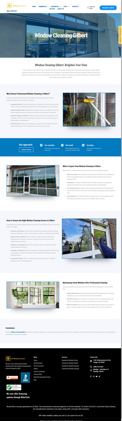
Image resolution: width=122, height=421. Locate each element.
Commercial (42, 6)
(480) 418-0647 (98, 367)
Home (34, 6)
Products (75, 6)
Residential (55, 6)
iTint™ (66, 6)
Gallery (52, 9)
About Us (61, 9)
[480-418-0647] (88, 8)
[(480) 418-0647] (91, 367)
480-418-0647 (92, 7)
